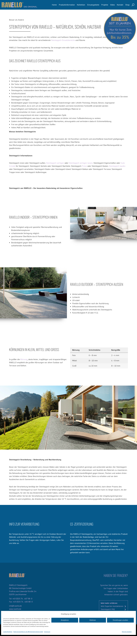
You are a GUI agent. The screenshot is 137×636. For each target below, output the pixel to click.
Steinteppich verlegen (55, 163)
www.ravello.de (15, 609)
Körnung (23, 359)
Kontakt (120, 5)
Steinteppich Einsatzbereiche (63, 40)
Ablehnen (92, 620)
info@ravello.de (15, 606)
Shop (127, 5)
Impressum (47, 631)
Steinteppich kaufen (117, 166)
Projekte (104, 5)
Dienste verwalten (127, 631)
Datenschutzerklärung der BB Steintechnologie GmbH (28, 631)
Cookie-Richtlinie (7, 631)
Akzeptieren (65, 620)
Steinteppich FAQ (108, 609)
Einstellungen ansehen (120, 620)
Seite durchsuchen (133, 5)
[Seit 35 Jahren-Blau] (120, 28)
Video (112, 5)
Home (54, 5)
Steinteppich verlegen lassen (81, 163)
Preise (84, 166)
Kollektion (81, 5)
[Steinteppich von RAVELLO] (19, 5)
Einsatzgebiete (93, 5)
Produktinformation (67, 5)
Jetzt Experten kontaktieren (112, 606)
